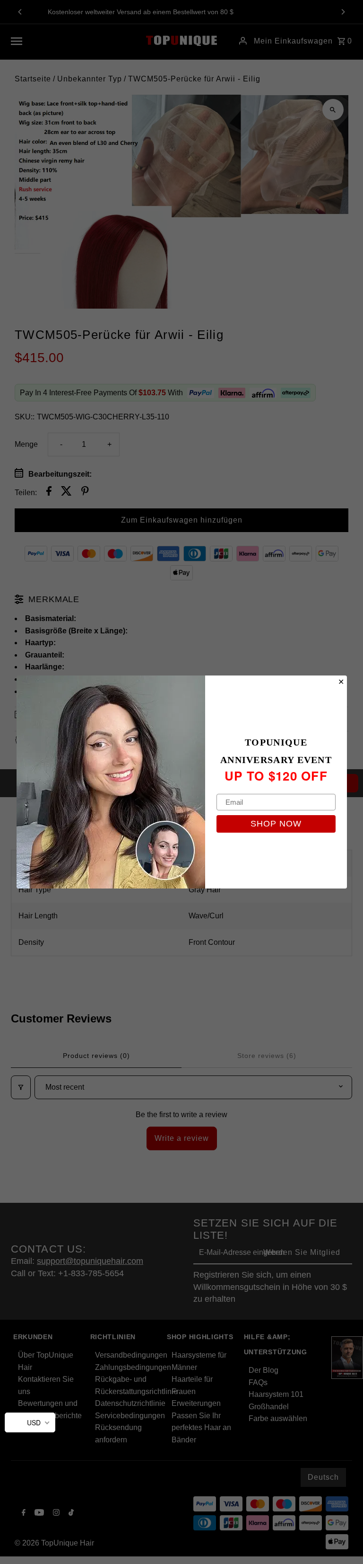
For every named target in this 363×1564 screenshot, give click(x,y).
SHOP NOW (276, 823)
